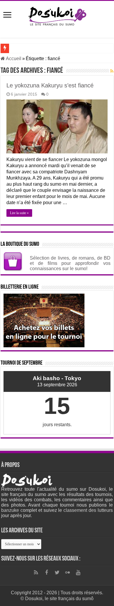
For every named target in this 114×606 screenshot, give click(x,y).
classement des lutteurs (88, 510)
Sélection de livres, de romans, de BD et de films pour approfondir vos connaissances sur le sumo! (70, 263)
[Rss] (36, 572)
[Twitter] (57, 572)
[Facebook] (46, 572)
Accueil (13, 58)
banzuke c (12, 510)
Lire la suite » (19, 213)
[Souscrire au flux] (111, 71)
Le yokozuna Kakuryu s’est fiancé (50, 85)
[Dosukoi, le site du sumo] (57, 15)
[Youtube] (78, 572)
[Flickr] (67, 572)
